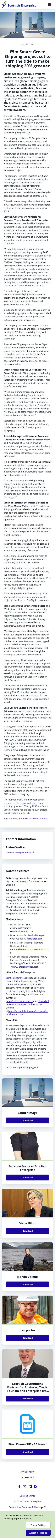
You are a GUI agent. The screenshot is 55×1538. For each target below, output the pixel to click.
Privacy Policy (27, 1471)
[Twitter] (24, 1486)
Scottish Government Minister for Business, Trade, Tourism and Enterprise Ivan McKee (27, 1389)
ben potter (27, 1330)
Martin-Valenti (27, 1277)
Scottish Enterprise (15, 977)
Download (27, 1120)
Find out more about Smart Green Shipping (25, 818)
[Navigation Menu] (49, 4)
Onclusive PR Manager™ (34, 1507)
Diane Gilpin (27, 1223)
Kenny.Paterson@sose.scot (24, 966)
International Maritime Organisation (26, 799)
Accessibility (27, 1477)
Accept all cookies (38, 1532)
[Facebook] (19, 1486)
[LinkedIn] (30, 1486)
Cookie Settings (27, 1495)
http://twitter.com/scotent (19, 1000)
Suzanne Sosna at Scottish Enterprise (27, 1168)
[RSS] (35, 1486)
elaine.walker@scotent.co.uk (20, 852)
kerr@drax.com (34, 938)
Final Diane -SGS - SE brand (27, 1444)
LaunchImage (27, 1113)
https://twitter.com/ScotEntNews (27, 1002)
